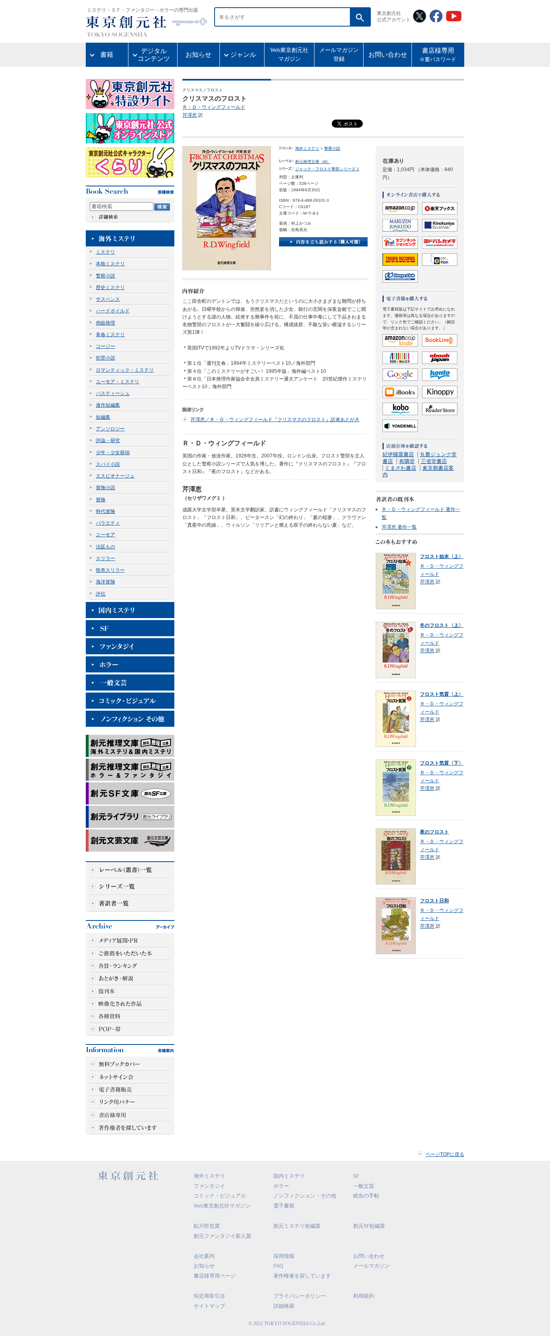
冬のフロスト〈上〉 (441, 625)
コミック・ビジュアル (220, 1196)
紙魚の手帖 (366, 1196)
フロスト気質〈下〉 (441, 763)
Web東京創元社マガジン (289, 54)
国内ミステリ (289, 1176)
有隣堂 (407, 461)
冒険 (100, 500)
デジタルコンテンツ (154, 55)
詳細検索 (283, 1306)
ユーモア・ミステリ (117, 382)
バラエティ (108, 523)
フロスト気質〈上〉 (441, 694)
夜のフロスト (434, 832)
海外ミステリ (307, 148)
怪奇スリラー (110, 570)
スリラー (105, 558)
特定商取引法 (209, 1296)
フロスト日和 (434, 901)
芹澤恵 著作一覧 (399, 527)
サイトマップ (209, 1306)
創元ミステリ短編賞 (296, 1226)
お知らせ (198, 54)
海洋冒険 (105, 582)
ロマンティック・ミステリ (125, 370)
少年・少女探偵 (113, 452)
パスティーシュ (113, 393)
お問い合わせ (387, 54)
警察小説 (105, 276)
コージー (105, 346)
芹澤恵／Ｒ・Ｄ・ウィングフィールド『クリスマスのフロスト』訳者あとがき (275, 419)
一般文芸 (363, 1186)
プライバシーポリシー (299, 1296)
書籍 (106, 54)
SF (356, 1176)
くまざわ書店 (400, 468)
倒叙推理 (105, 323)
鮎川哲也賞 (207, 1226)
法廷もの (105, 547)
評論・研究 (108, 440)
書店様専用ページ (215, 1276)
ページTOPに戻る (445, 1154)
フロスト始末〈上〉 (441, 556)
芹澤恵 (189, 115)
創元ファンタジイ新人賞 (222, 1236)
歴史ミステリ (110, 287)
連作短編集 (108, 405)
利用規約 (363, 1296)
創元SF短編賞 (369, 1226)
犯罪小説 (105, 358)
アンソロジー (110, 429)
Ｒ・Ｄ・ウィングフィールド (213, 107)
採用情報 (283, 1256)
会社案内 (204, 1256)
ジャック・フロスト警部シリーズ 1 (327, 169)
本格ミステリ (110, 264)
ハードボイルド (113, 311)
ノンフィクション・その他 (304, 1196)
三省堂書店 (434, 461)
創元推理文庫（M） (313, 161)
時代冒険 (105, 511)
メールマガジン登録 (339, 54)
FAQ (278, 1266)
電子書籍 (283, 1206)
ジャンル (243, 54)
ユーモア (105, 535)
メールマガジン (371, 1266)
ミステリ (105, 252)
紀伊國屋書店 (398, 454)
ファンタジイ (209, 1186)
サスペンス (108, 299)
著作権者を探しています (302, 1276)
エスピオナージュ (115, 476)
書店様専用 (438, 55)
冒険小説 (105, 487)
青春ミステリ (110, 334)
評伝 (100, 594)
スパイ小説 (108, 464)
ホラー (281, 1186)
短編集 (103, 417)
